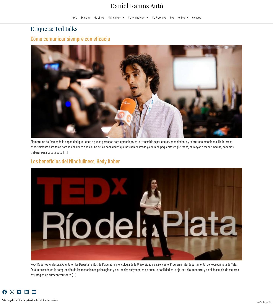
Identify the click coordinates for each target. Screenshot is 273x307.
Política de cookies (48, 300)
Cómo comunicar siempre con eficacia (70, 38)
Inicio (74, 17)
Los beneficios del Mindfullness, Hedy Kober (75, 161)
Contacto (196, 17)
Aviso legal (7, 300)
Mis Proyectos (159, 17)
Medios (181, 17)
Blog (172, 17)
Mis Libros (99, 17)
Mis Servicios (114, 17)
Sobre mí (85, 17)
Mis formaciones (136, 17)
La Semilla (267, 302)
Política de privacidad (25, 300)
